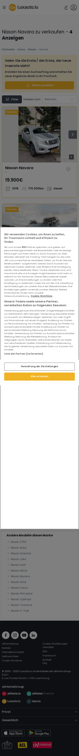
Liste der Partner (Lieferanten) (23, 353)
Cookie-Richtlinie (41, 296)
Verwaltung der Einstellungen (39, 366)
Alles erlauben (40, 376)
